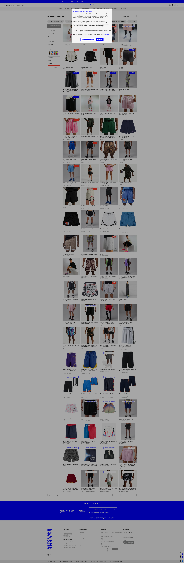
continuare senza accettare (80, 26)
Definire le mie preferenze (88, 39)
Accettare (99, 39)
